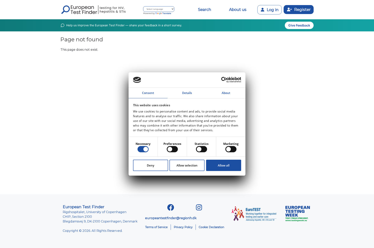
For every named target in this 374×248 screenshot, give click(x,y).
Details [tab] (187, 93)
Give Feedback (299, 25)
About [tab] (226, 93)
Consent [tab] (148, 93)
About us (237, 9)
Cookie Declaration (211, 227)
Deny (150, 165)
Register (302, 9)
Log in (272, 9)
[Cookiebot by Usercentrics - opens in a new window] (224, 80)
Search (204, 9)
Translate (166, 13)
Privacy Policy (183, 227)
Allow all (223, 165)
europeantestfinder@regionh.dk (171, 218)
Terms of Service (156, 227)
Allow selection (187, 165)
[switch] (172, 149)
